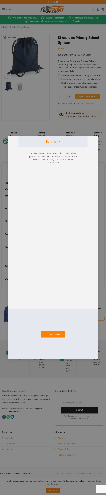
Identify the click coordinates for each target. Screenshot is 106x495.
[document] (53, 247)
